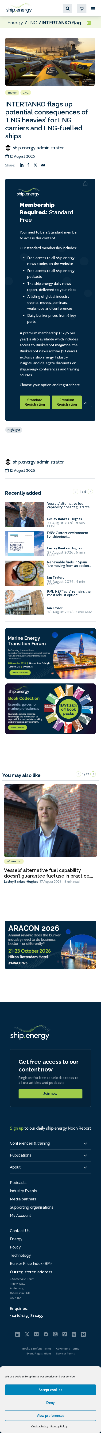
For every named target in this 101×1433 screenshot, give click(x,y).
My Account (20, 1215)
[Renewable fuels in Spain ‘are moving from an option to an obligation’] (24, 575)
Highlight (14, 430)
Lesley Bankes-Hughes (21, 881)
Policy (15, 1247)
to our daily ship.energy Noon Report (50, 1128)
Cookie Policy (39, 1426)
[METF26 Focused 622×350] (50, 653)
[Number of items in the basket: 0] (81, 8)
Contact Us (20, 1231)
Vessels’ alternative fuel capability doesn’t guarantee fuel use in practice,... (48, 873)
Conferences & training (30, 1143)
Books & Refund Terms (36, 1348)
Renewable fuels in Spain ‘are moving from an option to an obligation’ (68, 564)
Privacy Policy (58, 1426)
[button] (75, 491)
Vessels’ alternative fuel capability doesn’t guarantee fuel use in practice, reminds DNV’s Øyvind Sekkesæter (69, 505)
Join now (50, 1093)
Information (14, 861)
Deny (50, 1403)
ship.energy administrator (38, 148)
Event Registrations (39, 1353)
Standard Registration (35, 402)
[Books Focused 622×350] (50, 708)
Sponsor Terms (65, 1353)
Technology (20, 1255)
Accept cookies (50, 1390)
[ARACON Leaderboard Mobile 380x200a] (50, 944)
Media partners (23, 1199)
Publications (20, 1155)
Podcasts (18, 1182)
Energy (15, 22)
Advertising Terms (67, 1348)
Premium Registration (67, 402)
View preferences (50, 1416)
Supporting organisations (31, 1207)
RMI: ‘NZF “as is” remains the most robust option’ (69, 593)
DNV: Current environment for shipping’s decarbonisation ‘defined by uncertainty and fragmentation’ (69, 534)
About (15, 1167)
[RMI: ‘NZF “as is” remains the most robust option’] (24, 604)
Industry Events (23, 1191)
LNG (32, 22)
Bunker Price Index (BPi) (31, 1263)
